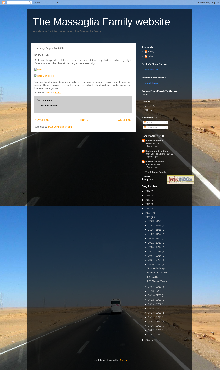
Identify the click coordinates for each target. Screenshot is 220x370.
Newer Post (42, 120)
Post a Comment (49, 105)
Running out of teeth (157, 272)
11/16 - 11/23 (155, 229)
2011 (148, 204)
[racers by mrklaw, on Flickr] (38, 69)
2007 (148, 340)
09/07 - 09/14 (155, 255)
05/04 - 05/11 (155, 321)
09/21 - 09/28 (155, 251)
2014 (148, 191)
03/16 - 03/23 (155, 326)
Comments (151, 127)
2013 (148, 195)
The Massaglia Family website (101, 21)
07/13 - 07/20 (155, 291)
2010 (148, 208)
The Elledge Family (155, 172)
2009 (148, 213)
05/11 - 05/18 (155, 317)
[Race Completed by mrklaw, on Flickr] (44, 76)
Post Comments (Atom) (60, 126)
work (147, 109)
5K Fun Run (153, 277)
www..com (151, 69)
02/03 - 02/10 (155, 334)
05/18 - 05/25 (155, 313)
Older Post (125, 120)
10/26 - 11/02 (155, 238)
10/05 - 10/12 (155, 247)
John (150, 56)
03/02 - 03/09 (155, 330)
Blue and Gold (152, 143)
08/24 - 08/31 (155, 260)
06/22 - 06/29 (155, 300)
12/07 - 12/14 (155, 225)
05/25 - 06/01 (155, 308)
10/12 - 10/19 (155, 242)
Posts (149, 122)
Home (84, 120)
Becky (151, 51)
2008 (148, 217)
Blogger (123, 360)
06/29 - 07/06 (155, 295)
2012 (148, 200)
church (148, 106)
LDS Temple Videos (157, 281)
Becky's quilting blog (156, 151)
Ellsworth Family (154, 140)
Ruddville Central (154, 161)
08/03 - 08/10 (155, 287)
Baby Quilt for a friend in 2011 (159, 154)
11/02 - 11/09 (155, 234)
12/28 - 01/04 (155, 221)
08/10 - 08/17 (155, 264)
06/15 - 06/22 (155, 304)
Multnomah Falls (153, 164)
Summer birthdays (156, 268)
